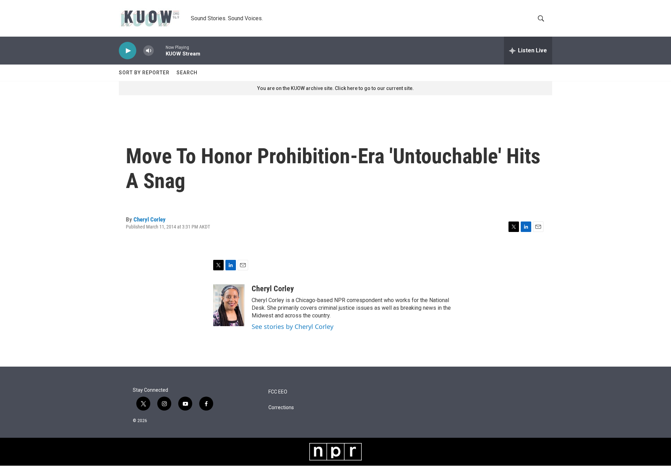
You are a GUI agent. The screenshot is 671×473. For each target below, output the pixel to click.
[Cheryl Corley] (229, 305)
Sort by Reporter (144, 72)
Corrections (281, 407)
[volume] (148, 51)
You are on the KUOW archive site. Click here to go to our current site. (335, 88)
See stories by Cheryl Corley (292, 326)
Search (186, 72)
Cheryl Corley (150, 219)
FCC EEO (277, 392)
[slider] (160, 50)
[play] (127, 51)
